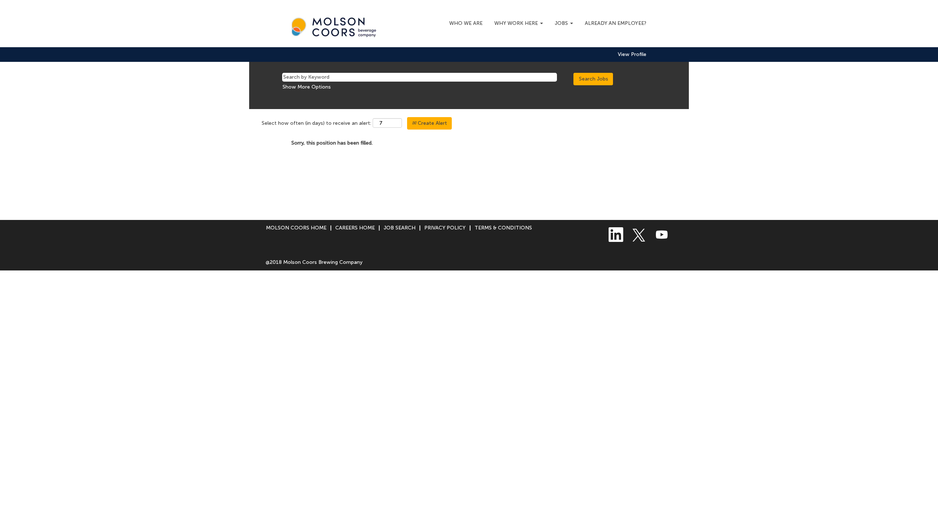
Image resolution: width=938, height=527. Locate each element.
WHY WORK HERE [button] (516, 23)
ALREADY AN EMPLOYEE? (615, 23)
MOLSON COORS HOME (296, 228)
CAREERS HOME (355, 228)
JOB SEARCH (400, 228)
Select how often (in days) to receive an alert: (316, 123)
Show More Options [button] (306, 87)
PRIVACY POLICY (445, 228)
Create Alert (431, 123)
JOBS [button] (562, 23)
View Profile (632, 54)
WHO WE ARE (466, 23)
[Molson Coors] (335, 25)
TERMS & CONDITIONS (503, 228)
